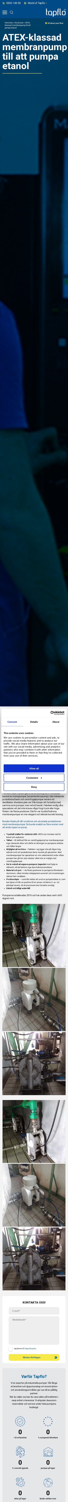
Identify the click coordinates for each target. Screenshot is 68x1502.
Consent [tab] (12, 721)
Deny (34, 787)
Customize (32, 777)
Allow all (34, 768)
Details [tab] (34, 721)
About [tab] (55, 721)
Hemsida (9, 23)
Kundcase (19, 23)
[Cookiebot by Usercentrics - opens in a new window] (50, 713)
